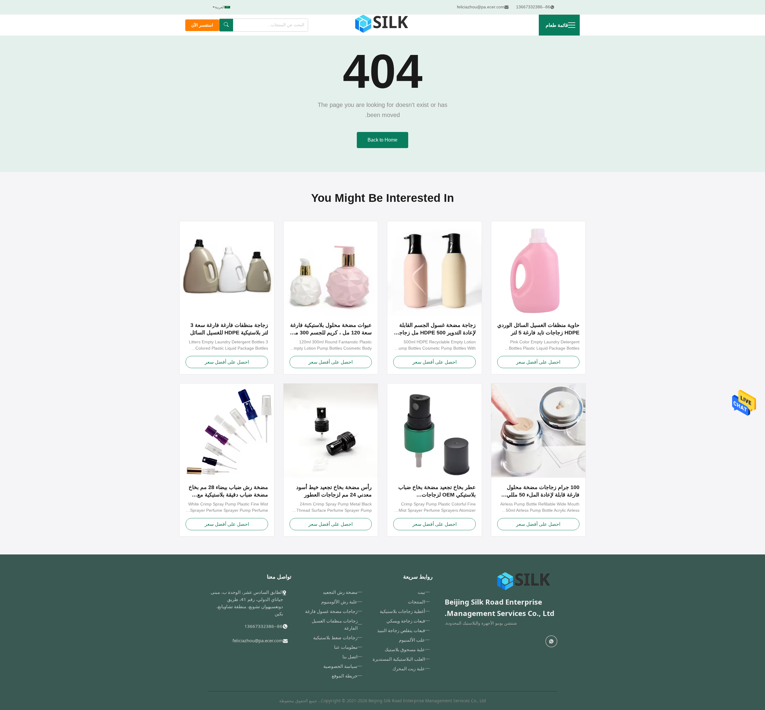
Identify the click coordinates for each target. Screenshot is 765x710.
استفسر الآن (202, 25)
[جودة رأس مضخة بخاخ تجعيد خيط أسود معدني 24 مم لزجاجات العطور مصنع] (331, 431)
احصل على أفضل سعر (538, 362)
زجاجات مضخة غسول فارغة (331, 611)
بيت (421, 592)
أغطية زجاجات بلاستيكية (402, 611)
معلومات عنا (345, 647)
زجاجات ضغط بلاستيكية (335, 637)
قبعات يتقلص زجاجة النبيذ (401, 630)
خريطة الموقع (344, 676)
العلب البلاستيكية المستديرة (399, 659)
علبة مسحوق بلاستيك (405, 649)
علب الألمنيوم (412, 640)
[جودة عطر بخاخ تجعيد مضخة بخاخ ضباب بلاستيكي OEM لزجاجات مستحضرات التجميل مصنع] (434, 431)
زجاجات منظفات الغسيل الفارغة (335, 624)
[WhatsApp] (551, 641)
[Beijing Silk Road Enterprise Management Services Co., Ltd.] (382, 25)
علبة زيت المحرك (408, 668)
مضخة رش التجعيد (340, 592)
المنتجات (416, 602)
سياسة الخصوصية (340, 666)
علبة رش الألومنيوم (339, 602)
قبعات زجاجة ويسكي (405, 621)
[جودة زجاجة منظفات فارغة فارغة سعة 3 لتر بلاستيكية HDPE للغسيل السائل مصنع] (227, 268)
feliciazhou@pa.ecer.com (257, 640)
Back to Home (382, 139)
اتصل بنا (349, 657)
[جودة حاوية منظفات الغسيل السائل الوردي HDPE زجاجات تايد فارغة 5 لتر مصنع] (538, 268)
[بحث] (226, 25)
